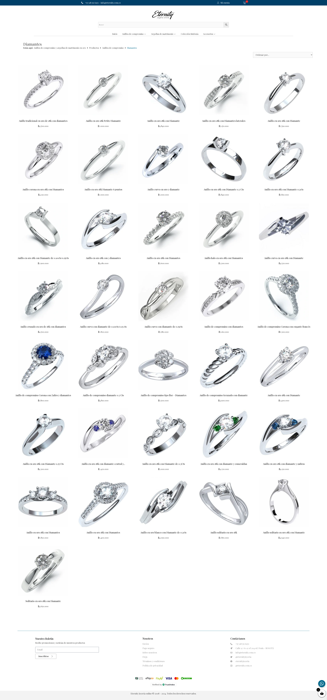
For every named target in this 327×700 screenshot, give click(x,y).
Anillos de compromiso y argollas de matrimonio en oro (60, 48)
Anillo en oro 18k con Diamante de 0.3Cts (163, 463)
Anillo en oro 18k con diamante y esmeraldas (223, 463)
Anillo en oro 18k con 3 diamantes (103, 258)
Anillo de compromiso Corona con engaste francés (283, 326)
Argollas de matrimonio (162, 34)
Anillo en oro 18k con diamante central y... (103, 463)
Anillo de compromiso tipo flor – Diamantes (163, 395)
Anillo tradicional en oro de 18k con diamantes (43, 120)
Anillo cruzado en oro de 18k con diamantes (43, 326)
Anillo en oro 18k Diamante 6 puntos (103, 189)
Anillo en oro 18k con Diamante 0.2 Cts (224, 189)
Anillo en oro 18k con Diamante (163, 120)
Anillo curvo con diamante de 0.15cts (163, 326)
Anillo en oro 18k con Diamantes (163, 258)
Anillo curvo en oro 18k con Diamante (283, 258)
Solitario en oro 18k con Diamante (43, 601)
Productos (94, 48)
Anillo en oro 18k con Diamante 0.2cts (283, 189)
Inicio (114, 34)
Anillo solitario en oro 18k (223, 532)
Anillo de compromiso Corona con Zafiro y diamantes (43, 395)
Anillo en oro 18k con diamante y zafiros (284, 463)
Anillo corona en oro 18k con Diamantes (43, 189)
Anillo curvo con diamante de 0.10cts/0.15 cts (103, 326)
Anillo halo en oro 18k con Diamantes (223, 258)
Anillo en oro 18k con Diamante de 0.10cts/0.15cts (43, 258)
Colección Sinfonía (189, 34)
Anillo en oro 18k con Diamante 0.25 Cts (43, 463)
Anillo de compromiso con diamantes (223, 326)
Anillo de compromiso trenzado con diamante (224, 395)
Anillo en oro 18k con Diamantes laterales (223, 120)
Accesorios (208, 34)
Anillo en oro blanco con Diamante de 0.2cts (163, 532)
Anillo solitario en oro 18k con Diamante (284, 532)
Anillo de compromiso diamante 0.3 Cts (103, 395)
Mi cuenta (225, 2)
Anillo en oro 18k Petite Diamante (103, 120)
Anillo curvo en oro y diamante (163, 189)
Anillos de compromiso (133, 34)
